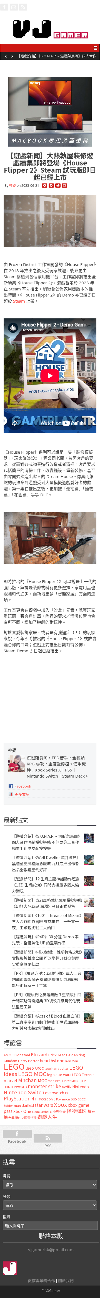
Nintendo (80, 1086)
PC (67, 1093)
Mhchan (27, 1080)
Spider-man (12, 1105)
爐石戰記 (12, 1117)
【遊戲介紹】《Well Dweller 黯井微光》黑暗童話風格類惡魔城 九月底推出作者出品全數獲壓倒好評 (57, 57)
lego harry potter (56, 1068)
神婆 (12, 185)
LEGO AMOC (35, 1068)
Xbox (60, 1104)
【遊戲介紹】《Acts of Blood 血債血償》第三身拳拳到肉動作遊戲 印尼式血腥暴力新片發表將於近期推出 (46, 1022)
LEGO (14, 1066)
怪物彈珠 (77, 1110)
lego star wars (59, 1074)
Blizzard (39, 1054)
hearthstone (52, 1060)
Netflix (66, 1086)
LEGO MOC (32, 1073)
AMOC (9, 1054)
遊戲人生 (47, 1116)
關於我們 (66, 1280)
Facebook (23, 786)
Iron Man (71, 1061)
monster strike (44, 1086)
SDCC (82, 1099)
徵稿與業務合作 (41, 1280)
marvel (10, 1080)
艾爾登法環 (28, 1117)
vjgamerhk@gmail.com (51, 1249)
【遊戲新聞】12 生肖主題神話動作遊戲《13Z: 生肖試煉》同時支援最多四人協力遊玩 (45, 885)
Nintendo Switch (24, 1092)
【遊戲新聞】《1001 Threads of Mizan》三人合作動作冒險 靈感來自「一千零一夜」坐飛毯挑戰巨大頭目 (46, 921)
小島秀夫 (59, 1111)
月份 (7, 1176)
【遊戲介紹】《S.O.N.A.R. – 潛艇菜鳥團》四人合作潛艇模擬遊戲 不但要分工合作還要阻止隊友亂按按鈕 (47, 842)
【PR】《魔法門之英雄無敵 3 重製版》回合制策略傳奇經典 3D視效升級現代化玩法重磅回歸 (46, 1001)
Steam (19, 301)
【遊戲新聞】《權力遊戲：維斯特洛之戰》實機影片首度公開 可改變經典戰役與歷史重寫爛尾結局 (47, 958)
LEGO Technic (83, 1074)
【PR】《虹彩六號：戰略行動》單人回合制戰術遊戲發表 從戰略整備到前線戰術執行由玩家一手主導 (46, 979)
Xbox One (22, 1111)
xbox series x (42, 1111)
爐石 (92, 1111)
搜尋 (7, 1217)
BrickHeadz (58, 1054)
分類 (7, 1196)
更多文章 (22, 794)
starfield (28, 1105)
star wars (44, 1105)
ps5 (74, 1099)
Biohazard (22, 1055)
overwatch (54, 1092)
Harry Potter (28, 1060)
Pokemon (63, 1099)
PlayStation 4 (19, 1098)
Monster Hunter (59, 1081)
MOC (42, 1080)
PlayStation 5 (45, 1099)
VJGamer (50, 1290)
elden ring (76, 1054)
